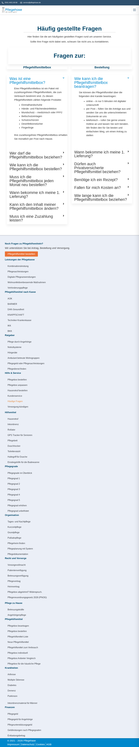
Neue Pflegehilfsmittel (18, 642)
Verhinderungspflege (18, 287)
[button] (37, 81)
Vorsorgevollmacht (17, 565)
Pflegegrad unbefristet (18, 511)
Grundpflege (14, 532)
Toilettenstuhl (14, 451)
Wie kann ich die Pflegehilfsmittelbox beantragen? (91, 82)
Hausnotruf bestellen (18, 390)
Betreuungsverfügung (18, 575)
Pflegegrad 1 (14, 478)
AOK (10, 298)
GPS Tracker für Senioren (20, 435)
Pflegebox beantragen (18, 626)
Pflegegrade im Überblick (20, 473)
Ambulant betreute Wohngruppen (24, 358)
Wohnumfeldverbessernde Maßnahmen (27, 282)
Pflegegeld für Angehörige (20, 719)
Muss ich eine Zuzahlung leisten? (31, 218)
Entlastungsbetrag (16, 735)
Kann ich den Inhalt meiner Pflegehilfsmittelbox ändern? (34, 206)
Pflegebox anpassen (17, 385)
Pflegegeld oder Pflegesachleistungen (26, 363)
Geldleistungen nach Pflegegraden (24, 730)
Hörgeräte (12, 352)
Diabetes (12, 685)
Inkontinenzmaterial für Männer (22, 703)
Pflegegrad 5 (14, 500)
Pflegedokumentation (18, 554)
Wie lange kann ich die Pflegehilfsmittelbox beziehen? (100, 197)
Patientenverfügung (17, 570)
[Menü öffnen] (134, 10)
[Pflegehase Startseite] (12, 10)
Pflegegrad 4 (14, 494)
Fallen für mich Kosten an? (97, 187)
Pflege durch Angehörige (19, 341)
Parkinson (12, 696)
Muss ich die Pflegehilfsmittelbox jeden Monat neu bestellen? (32, 181)
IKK (9, 325)
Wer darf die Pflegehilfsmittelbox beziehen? (36, 155)
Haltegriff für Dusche (17, 457)
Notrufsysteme (14, 347)
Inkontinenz (13, 424)
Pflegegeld (13, 714)
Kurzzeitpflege (14, 527)
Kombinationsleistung (18, 266)
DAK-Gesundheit (16, 309)
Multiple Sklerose (16, 680)
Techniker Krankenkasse (19, 320)
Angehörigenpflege (17, 615)
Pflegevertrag (14, 581)
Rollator (11, 429)
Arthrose (12, 674)
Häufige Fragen (15, 401)
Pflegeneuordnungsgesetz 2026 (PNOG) (27, 597)
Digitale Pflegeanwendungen (22, 277)
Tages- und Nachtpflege (19, 521)
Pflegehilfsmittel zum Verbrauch (23, 647)
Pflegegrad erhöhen (17, 505)
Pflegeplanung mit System (20, 548)
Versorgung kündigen (18, 406)
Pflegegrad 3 (14, 489)
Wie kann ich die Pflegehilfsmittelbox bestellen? (36, 167)
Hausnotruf (13, 419)
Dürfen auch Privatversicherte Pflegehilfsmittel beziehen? (97, 168)
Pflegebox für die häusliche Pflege (24, 663)
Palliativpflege (14, 538)
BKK (10, 331)
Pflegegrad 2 (14, 484)
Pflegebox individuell (18, 653)
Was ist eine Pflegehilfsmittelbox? (27, 80)
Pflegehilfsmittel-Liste (18, 636)
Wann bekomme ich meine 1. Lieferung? (35, 194)
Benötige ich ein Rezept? (96, 180)
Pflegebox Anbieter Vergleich (22, 658)
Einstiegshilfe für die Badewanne (23, 462)
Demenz (12, 690)
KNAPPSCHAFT (16, 315)
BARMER (12, 304)
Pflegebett (12, 440)
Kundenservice (15, 396)
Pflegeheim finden (16, 543)
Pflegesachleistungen (18, 271)
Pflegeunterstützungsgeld (20, 724)
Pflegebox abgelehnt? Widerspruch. (25, 592)
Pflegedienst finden (17, 369)
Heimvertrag (13, 586)
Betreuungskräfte (16, 609)
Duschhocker (14, 446)
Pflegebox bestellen (17, 379)
